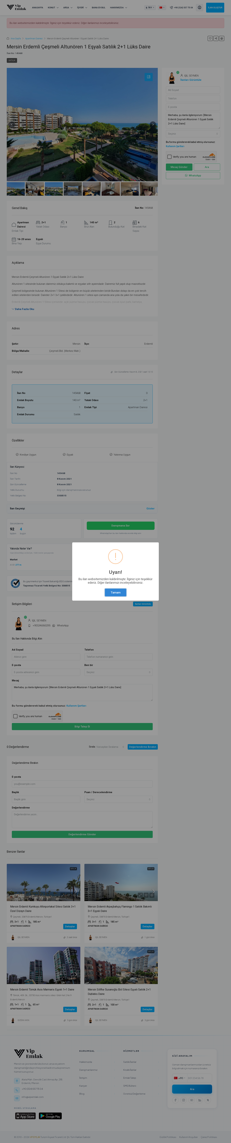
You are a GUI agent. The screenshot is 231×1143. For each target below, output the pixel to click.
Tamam (116, 592)
